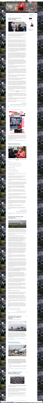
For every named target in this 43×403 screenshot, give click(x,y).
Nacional (14, 338)
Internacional (12, 338)
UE (24, 395)
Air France (18, 395)
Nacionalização (22, 338)
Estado (18, 368)
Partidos (19, 312)
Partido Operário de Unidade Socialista (18, 20)
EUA (15, 140)
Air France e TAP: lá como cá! (14, 342)
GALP (16, 140)
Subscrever (30, 18)
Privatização (25, 338)
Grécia (18, 140)
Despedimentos (16, 312)
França (20, 368)
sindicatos (21, 312)
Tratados (23, 395)
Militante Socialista (20, 140)
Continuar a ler (13, 337)
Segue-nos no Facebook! (31, 20)
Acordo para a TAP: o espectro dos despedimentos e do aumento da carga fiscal (15, 317)
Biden (14, 140)
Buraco (17, 338)
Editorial (11, 140)
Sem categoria (12, 312)
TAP (22, 140)
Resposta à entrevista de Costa (14, 143)
